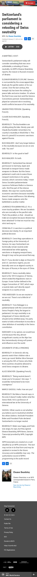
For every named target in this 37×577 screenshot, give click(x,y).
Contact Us (7, 519)
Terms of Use (8, 528)
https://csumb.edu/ (10, 545)
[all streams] (34, 574)
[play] (3, 574)
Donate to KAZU (9, 541)
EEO (5, 537)
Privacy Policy (8, 532)
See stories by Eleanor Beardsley (22, 486)
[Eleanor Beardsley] (6, 475)
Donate (30, 3)
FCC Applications (9, 550)
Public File (7, 523)
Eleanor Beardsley (15, 36)
